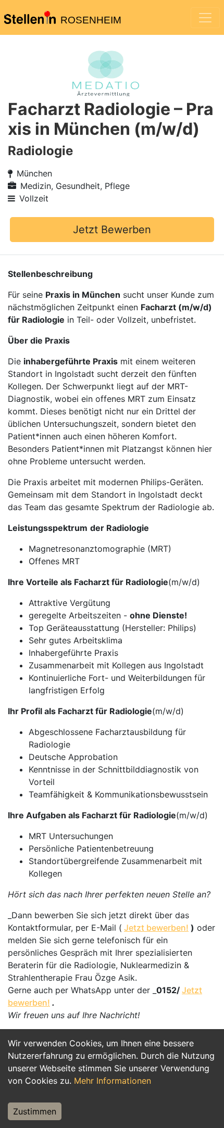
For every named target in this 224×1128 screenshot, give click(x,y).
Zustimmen (34, 1111)
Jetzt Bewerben (112, 229)
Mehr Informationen (112, 1080)
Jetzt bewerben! (156, 927)
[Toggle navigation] (205, 17)
